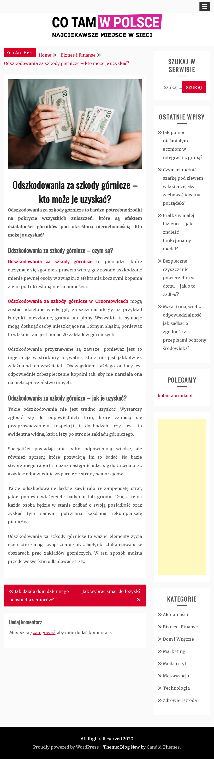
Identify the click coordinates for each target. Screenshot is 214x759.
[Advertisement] (182, 497)
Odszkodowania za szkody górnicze (50, 261)
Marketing (174, 651)
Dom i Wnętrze (178, 639)
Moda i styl (174, 663)
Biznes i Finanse (180, 626)
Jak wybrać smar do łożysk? (111, 591)
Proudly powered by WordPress (66, 747)
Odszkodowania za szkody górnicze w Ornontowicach (68, 301)
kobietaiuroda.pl (175, 395)
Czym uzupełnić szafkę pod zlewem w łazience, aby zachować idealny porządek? (183, 186)
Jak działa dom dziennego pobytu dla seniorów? (39, 595)
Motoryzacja (176, 675)
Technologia (176, 688)
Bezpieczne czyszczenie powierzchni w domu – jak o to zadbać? (179, 277)
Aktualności (175, 614)
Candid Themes (163, 747)
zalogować (44, 632)
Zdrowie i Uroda (180, 700)
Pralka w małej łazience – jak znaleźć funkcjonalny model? (178, 232)
